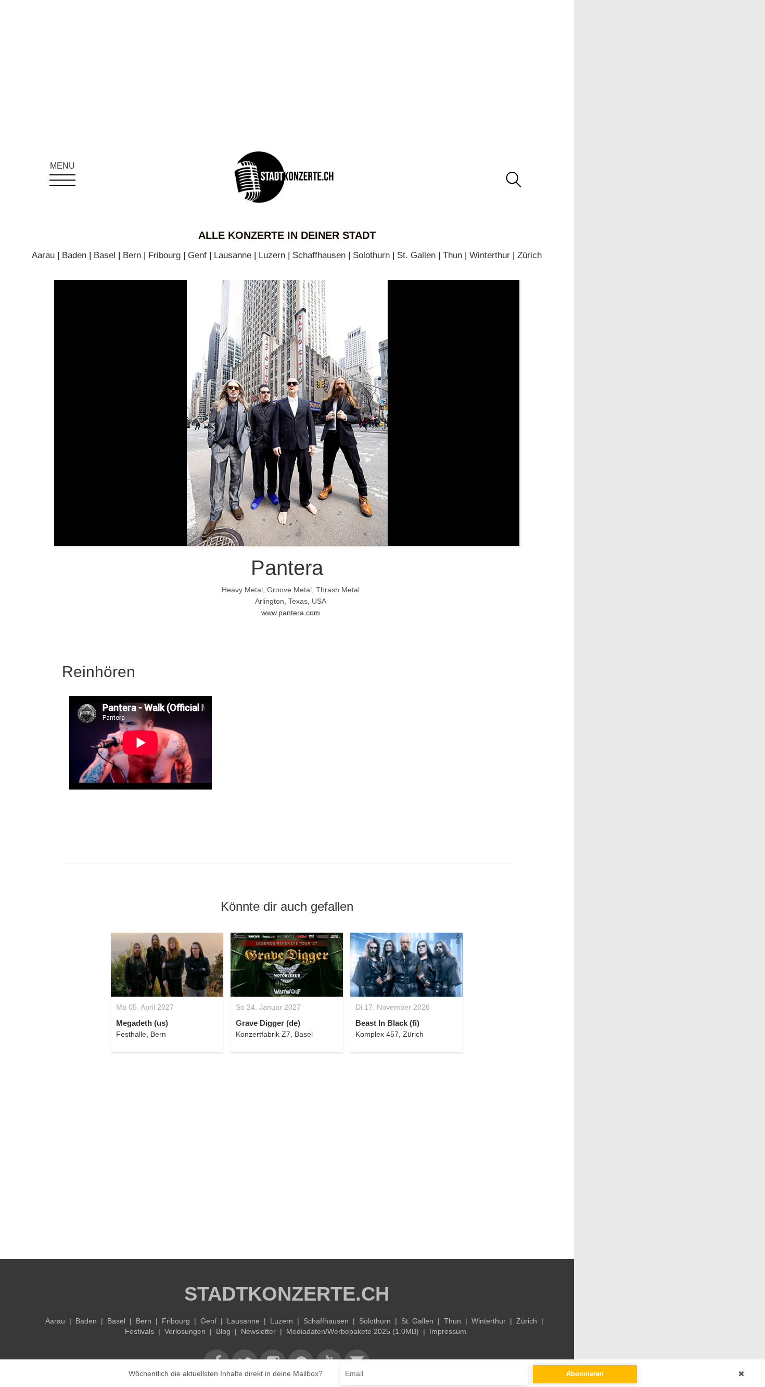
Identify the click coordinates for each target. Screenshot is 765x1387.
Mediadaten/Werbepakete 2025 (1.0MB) (352, 1331)
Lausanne (232, 255)
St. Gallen (416, 255)
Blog (223, 1331)
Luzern (272, 255)
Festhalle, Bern (141, 1034)
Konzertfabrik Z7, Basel (274, 1034)
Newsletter (258, 1331)
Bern (132, 255)
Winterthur (489, 255)
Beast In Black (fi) (387, 1023)
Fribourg (164, 255)
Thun (452, 255)
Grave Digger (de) (268, 1023)
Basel (105, 255)
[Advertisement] (287, 1150)
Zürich (529, 255)
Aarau (43, 255)
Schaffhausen (319, 255)
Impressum (447, 1331)
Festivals (139, 1331)
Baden (74, 255)
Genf (197, 255)
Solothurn (371, 255)
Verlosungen (185, 1331)
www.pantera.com (290, 612)
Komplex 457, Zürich (389, 1034)
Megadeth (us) (142, 1023)
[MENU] (62, 180)
